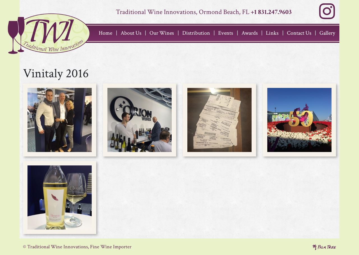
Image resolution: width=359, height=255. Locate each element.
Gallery (327, 33)
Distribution (196, 33)
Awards (249, 33)
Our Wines (161, 33)
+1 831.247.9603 (271, 12)
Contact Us (299, 33)
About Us (131, 33)
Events (225, 33)
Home (105, 33)
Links (272, 33)
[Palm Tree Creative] (324, 247)
